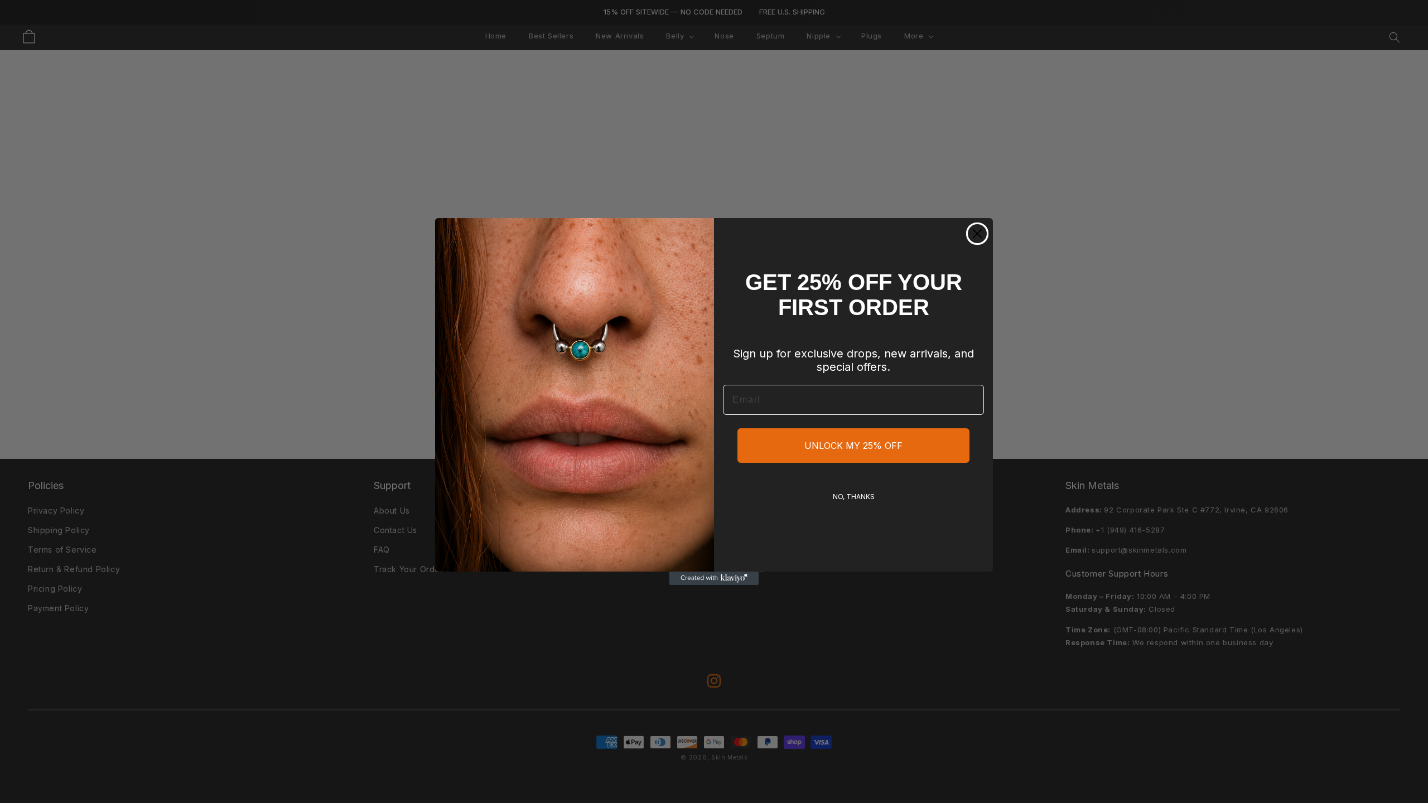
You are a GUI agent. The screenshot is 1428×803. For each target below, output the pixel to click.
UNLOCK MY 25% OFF (853, 445)
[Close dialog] (977, 234)
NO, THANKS (854, 496)
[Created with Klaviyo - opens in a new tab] (714, 578)
